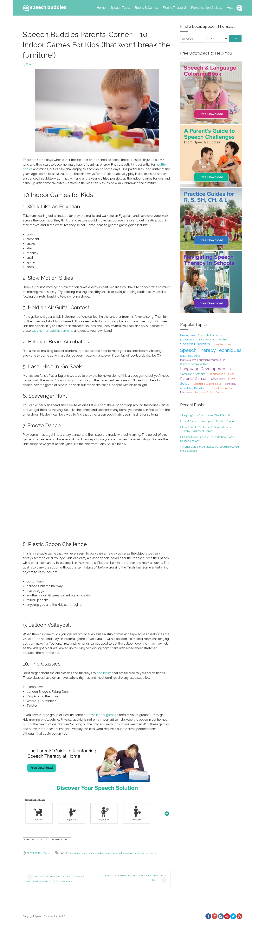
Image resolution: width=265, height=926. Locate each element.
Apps (232, 369)
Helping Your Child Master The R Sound (206, 415)
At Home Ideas (205, 339)
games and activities (100, 853)
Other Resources (222, 344)
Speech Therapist (210, 335)
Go (235, 38)
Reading (222, 339)
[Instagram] (220, 916)
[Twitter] (233, 916)
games (84, 853)
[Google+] (214, 916)
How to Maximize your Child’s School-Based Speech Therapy (207, 438)
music (137, 853)
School (185, 383)
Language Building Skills (207, 384)
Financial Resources (220, 388)
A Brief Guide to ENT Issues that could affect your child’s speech (210, 448)
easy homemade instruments (52, 330)
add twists (104, 673)
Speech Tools (120, 8)
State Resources (190, 355)
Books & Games (146, 8)
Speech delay (217, 379)
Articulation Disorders (192, 388)
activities (75, 853)
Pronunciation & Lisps (206, 8)
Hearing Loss (187, 335)
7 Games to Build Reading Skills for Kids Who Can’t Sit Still (135, 878)
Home (101, 8)
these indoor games (101, 715)
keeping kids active (122, 853)
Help (230, 8)
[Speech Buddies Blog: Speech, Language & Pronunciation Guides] (44, 7)
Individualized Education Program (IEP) (202, 359)
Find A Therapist (174, 8)
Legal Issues (187, 339)
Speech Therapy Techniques (210, 350)
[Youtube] (239, 916)
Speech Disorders (195, 344)
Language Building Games (209, 392)
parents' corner (149, 853)
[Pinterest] (227, 916)
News (232, 379)
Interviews (186, 392)
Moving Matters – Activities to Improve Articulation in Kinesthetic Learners (54, 879)
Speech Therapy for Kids (194, 364)
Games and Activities (35, 840)
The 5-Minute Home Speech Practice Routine (208, 421)
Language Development (203, 368)
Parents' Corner (60, 840)
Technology (230, 384)
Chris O (30, 64)
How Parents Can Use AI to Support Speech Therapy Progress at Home (206, 428)
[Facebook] (208, 916)
